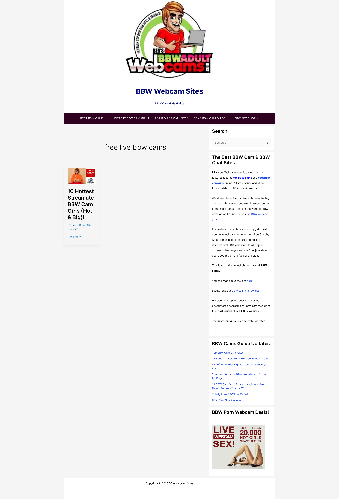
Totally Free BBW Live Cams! (230, 394)
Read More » (75, 237)
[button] (105, 118)
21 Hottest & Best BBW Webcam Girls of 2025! (240, 358)
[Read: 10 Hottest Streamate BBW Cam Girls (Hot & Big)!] (82, 176)
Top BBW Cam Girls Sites (228, 352)
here (250, 280)
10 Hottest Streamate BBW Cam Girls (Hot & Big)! (81, 204)
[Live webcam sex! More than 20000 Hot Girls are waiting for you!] (238, 446)
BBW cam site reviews (246, 290)
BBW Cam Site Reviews (226, 400)
